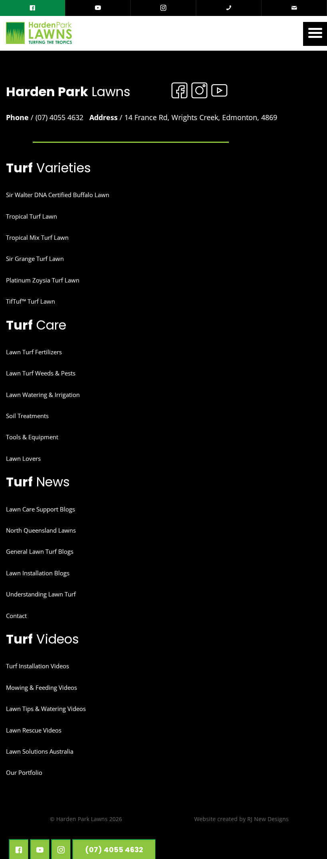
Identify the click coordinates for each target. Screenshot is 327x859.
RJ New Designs (268, 819)
